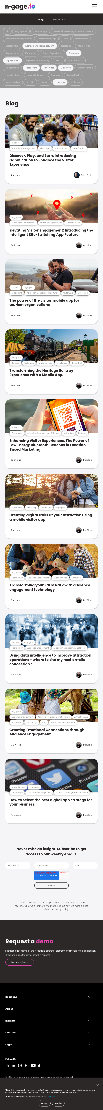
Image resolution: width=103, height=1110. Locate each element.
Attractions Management (39, 45)
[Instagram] (21, 1067)
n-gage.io (21, 31)
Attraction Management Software (73, 31)
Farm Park (31, 67)
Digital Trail (12, 60)
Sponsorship (13, 82)
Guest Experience (52, 53)
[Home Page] (20, 6)
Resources (59, 19)
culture (75, 82)
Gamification (85, 67)
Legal (8, 1044)
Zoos (65, 38)
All (7, 31)
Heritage (66, 45)
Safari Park (73, 75)
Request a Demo (19, 962)
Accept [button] (44, 1103)
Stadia (30, 82)
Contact (10, 1032)
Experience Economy (37, 60)
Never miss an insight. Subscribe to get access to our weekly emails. (51, 852)
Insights (10, 1020)
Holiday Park (13, 75)
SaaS (59, 60)
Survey (45, 82)
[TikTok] (41, 1067)
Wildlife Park (75, 60)
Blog (41, 19)
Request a (29, 941)
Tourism (60, 82)
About (9, 1008)
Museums (30, 53)
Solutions (11, 997)
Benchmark (12, 67)
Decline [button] (58, 1103)
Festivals (49, 67)
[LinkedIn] (15, 1067)
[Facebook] (28, 1067)
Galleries (66, 67)
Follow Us (10, 1059)
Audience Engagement (19, 38)
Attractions (81, 38)
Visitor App (12, 45)
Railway (55, 75)
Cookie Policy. (52, 1096)
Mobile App (84, 45)
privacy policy (61, 909)
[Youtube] (34, 1067)
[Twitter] (8, 1067)
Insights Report (35, 75)
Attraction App (47, 38)
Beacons (74, 53)
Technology (40, 31)
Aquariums (12, 53)
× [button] (97, 1085)
